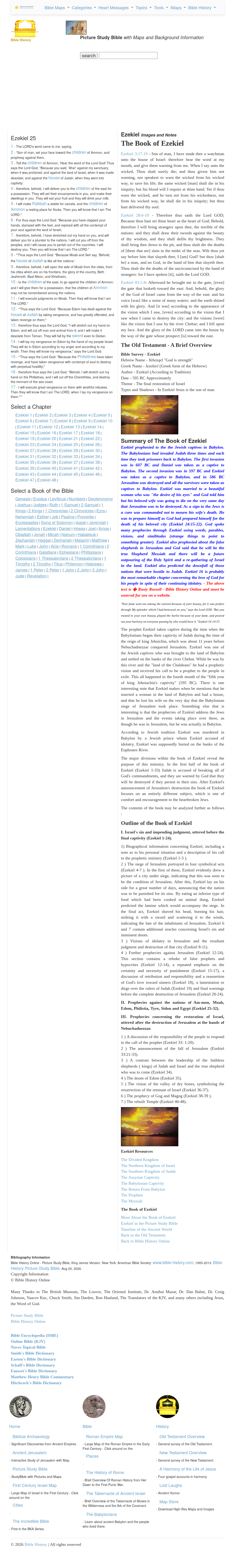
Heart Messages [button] (114, 7)
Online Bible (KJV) (28, 1341)
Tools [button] (159, 7)
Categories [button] (82, 7)
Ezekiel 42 (90, 468)
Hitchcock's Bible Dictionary (36, 1383)
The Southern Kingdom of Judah (148, 1171)
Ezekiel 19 (24, 438)
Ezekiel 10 (102, 421)
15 (13, 356)
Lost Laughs (170, 1485)
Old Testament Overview (182, 1436)
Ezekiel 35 (24, 462)
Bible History (36, 1544)
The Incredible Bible (31, 1521)
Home (14, 1426)
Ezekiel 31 (24, 456)
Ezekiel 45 (68, 474)
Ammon (18, 209)
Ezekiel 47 (24, 480)
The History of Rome (105, 1472)
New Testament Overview (183, 1452)
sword (77, 335)
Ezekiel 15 (24, 432)
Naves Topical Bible (28, 1347)
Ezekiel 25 (68, 444)
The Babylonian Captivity (142, 1183)
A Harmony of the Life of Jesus (187, 1469)
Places (92, 1456)
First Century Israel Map (35, 1485)
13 (13, 325)
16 (13, 371)
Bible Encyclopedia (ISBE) (34, 1335)
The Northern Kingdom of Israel (148, 1165)
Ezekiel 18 (90, 432)
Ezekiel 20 (46, 438)
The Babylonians (101, 1514)
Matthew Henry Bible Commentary (42, 1377)
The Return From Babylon (143, 1189)
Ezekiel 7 (43, 421)
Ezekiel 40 (46, 468)
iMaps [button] (177, 7)
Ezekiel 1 (23, 415)
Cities (18, 1505)
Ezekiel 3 (62, 415)
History (162, 1426)
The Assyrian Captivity (140, 1177)
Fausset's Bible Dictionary (34, 1371)
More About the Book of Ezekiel (148, 1217)
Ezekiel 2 (43, 415)
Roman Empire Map (104, 1436)
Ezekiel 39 (24, 468)
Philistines (86, 356)
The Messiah (131, 1201)
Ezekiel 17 (68, 432)
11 (13, 298)
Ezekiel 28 (46, 450)
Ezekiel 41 (68, 468)
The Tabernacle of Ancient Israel (115, 1493)
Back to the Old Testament (143, 1235)
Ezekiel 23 (24, 444)
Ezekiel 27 (24, 450)
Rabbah (39, 203)
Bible (87, 1426)
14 (13, 341)
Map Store (169, 1501)
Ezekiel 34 (90, 456)
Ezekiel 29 (68, 450)
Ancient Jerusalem (30, 1452)
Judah (37, 260)
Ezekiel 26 (90, 444)
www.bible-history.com (173, 1262)
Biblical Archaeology (31, 1436)
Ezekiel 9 (82, 421)
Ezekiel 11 (26, 426)
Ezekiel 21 (68, 438)
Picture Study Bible (30, 1469)
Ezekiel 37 (68, 462)
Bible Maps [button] (55, 7)
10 (13, 281)
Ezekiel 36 (46, 462)
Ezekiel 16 (46, 432)
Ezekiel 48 (46, 480)
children (79, 152)
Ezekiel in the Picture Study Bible (149, 1223)
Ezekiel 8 (62, 421)
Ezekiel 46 (90, 474)
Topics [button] (142, 7)
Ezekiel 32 (46, 456)
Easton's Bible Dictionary (33, 1359)
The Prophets (132, 1195)
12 (13, 308)
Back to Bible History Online (145, 1241)
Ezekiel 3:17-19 (134, 153)
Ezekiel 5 (101, 415)
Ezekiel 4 (82, 415)
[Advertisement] (117, 93)
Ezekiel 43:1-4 (133, 282)
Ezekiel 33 (68, 456)
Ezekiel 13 (70, 426)
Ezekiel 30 (90, 450)
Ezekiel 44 (46, 474)
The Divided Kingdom (140, 1159)
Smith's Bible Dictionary (32, 1353)
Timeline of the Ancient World (146, 1229)
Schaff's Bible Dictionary (33, 1365)
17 (13, 387)
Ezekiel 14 (92, 426)
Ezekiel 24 (46, 444)
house (54, 177)
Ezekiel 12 (48, 426)
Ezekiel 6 (23, 421)
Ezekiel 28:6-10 (135, 215)
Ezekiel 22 (90, 438)
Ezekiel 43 (24, 474)
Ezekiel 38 (90, 462)
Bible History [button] (200, 7)
